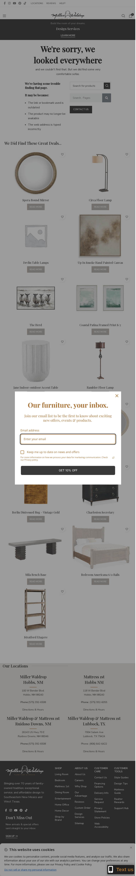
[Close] (117, 395)
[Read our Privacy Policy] (113, 458)
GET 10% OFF (68, 470)
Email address (30, 430)
